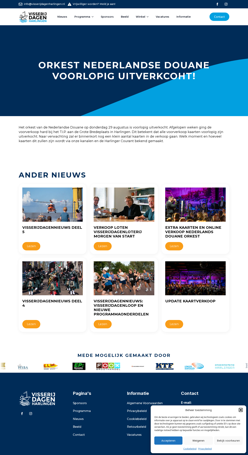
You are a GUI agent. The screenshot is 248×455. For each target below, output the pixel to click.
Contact (79, 434)
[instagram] (226, 4)
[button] (241, 410)
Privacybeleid (205, 448)
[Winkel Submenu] (148, 17)
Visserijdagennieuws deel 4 (52, 303)
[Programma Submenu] (93, 17)
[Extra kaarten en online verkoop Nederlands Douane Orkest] (195, 205)
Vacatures (162, 16)
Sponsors (107, 16)
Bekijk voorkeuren (228, 440)
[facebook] (217, 4)
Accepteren (168, 440)
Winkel (140, 16)
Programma (82, 16)
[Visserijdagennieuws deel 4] (52, 278)
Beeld (125, 16)
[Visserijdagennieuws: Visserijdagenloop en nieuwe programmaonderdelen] (124, 278)
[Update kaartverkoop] (195, 278)
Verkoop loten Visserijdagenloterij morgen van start (118, 231)
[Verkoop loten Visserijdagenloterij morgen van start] (124, 205)
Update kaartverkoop (190, 301)
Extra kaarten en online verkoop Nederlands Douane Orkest (193, 231)
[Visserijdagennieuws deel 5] (52, 205)
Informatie (183, 16)
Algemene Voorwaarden (145, 403)
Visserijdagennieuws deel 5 (52, 229)
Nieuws (62, 16)
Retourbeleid (136, 426)
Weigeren (198, 440)
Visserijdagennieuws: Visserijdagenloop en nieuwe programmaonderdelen (121, 307)
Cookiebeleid (189, 448)
